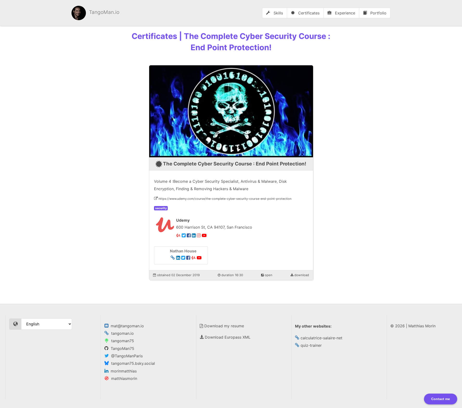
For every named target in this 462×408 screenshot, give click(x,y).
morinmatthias (122, 371)
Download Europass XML (227, 337)
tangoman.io (121, 333)
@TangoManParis (126, 355)
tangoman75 (121, 340)
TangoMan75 (121, 348)
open (268, 275)
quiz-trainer (310, 345)
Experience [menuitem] (344, 13)
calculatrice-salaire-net (320, 337)
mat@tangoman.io (126, 325)
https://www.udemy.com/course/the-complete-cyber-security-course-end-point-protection (225, 199)
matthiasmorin (123, 378)
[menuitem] (95, 13)
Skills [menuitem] (277, 13)
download (301, 275)
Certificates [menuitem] (308, 13)
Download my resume (223, 325)
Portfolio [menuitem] (377, 13)
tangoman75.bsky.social (132, 363)
